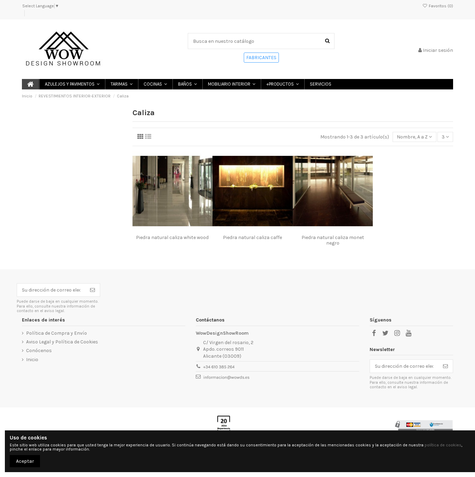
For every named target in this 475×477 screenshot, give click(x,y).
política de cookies (443, 445)
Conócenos (39, 350)
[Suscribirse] (92, 290)
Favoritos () (440, 5)
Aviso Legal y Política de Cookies (62, 342)
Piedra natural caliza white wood (172, 237)
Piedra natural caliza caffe (252, 237)
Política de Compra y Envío (56, 333)
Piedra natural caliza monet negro (332, 240)
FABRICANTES (261, 58)
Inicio (32, 360)
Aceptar (25, 461)
